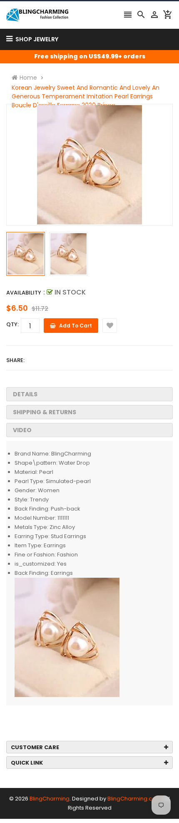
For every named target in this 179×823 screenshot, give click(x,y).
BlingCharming (50, 799)
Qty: (12, 324)
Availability (23, 293)
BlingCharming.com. (134, 799)
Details (25, 394)
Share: (15, 360)
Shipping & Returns (44, 412)
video (22, 430)
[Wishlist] (109, 325)
